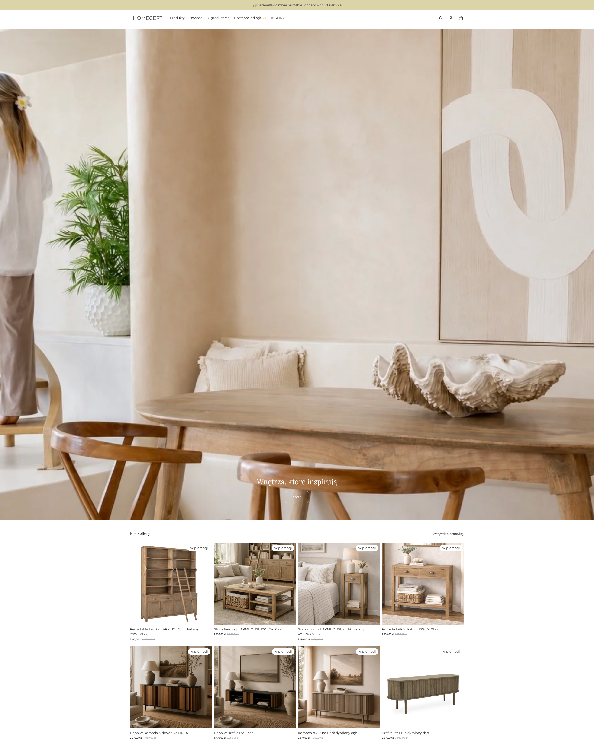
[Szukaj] (441, 18)
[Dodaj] (205, 617)
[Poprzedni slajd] (137, 584)
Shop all (297, 497)
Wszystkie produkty (448, 534)
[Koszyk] (461, 18)
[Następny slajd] (205, 584)
